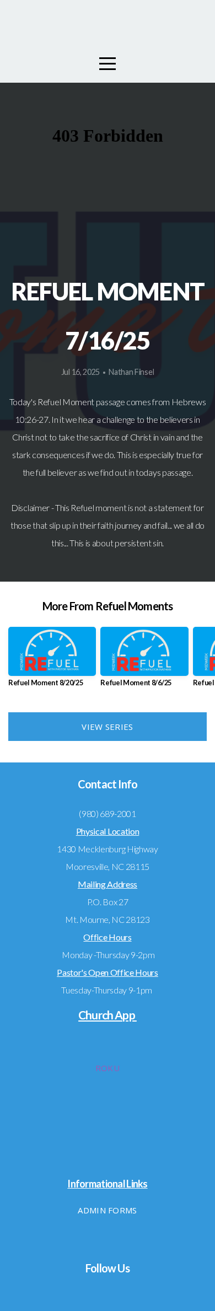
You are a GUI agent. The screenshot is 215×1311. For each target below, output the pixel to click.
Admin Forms (107, 1210)
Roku (107, 1067)
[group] (52, 661)
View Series (107, 726)
